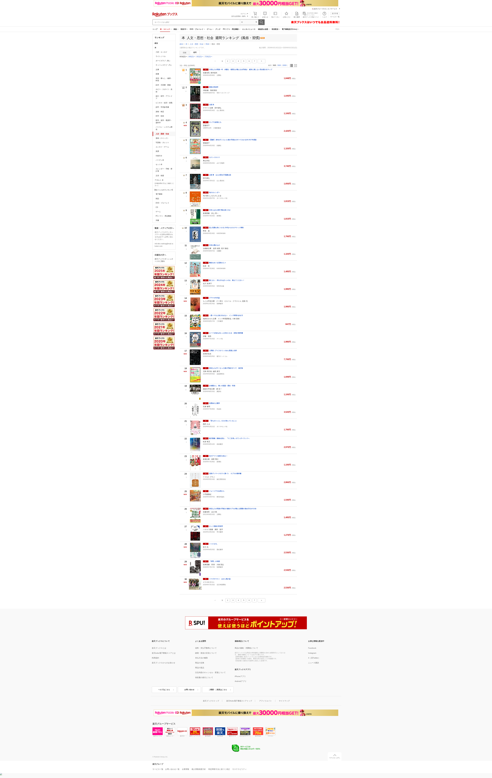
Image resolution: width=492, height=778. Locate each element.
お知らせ (265, 17)
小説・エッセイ (161, 52)
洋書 (157, 220)
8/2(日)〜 (200, 57)
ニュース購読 (313, 663)
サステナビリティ (239, 769)
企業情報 (185, 769)
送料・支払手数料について (206, 648)
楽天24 (182, 736)
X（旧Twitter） (314, 658)
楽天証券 (208, 736)
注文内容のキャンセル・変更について (210, 672)
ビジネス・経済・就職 (164, 103)
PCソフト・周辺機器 (231, 29)
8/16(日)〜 (183, 57)
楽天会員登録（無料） (239, 16)
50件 (279, 65)
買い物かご (255, 17)
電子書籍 (159, 194)
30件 (274, 65)
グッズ (217, 29)
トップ (154, 29)
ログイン (244, 14)
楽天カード (169, 736)
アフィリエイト (265, 701)
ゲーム (209, 29)
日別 (184, 53)
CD (157, 207)
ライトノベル (161, 56)
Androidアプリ (240, 681)
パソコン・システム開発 (164, 128)
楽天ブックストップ (211, 701)
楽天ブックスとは (159, 648)
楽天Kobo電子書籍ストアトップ (239, 701)
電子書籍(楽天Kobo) (289, 29)
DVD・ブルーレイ (196, 29)
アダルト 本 (159, 180)
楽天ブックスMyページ (311, 17)
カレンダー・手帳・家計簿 (164, 170)
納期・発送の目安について (206, 653)
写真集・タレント (162, 142)
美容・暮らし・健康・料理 (164, 79)
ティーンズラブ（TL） (164, 65)
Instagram (312, 653)
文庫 (157, 70)
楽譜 (157, 151)
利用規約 (155, 658)
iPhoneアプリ (240, 676)
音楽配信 (275, 29)
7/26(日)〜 (208, 57)
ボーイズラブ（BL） (163, 61)
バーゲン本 (160, 160)
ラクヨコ (270, 736)
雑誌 (175, 29)
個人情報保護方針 (199, 769)
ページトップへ (334, 758)
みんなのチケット (245, 736)
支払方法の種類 (201, 658)
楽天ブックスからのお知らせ (163, 663)
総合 (156, 43)
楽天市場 (335, 13)
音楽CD (183, 29)
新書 (157, 74)
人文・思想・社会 (162, 134)
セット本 (159, 164)
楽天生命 (220, 736)
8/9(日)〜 (192, 57)
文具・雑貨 (160, 176)
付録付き (159, 156)
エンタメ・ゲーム (162, 147)
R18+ (338, 29)
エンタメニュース (248, 29)
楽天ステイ (232, 736)
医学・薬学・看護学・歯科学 (164, 121)
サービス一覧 (335, 17)
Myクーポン (275, 17)
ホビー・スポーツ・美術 (164, 90)
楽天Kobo (258, 736)
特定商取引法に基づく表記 (219, 769)
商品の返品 (199, 668)
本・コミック (165, 29)
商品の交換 (199, 663)
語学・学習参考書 (162, 107)
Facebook (312, 648)
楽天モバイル (157, 736)
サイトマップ (284, 701)
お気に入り (286, 17)
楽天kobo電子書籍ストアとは (164, 653)
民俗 (207, 44)
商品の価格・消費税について (246, 648)
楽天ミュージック (195, 736)
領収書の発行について (204, 677)
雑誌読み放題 (263, 29)
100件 (284, 65)
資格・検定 (160, 112)
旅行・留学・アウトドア (164, 97)
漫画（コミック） (162, 138)
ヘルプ (324, 17)
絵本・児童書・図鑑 (163, 85)
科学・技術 (160, 116)
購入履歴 (297, 17)
